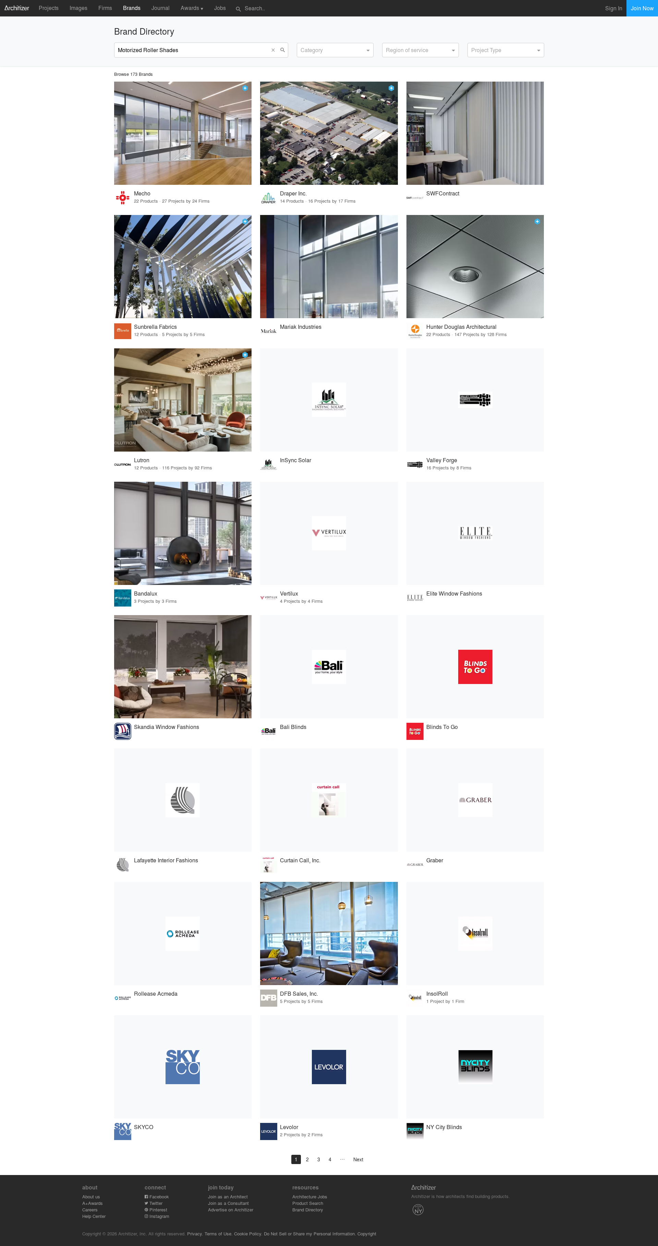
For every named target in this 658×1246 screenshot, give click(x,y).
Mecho (142, 193)
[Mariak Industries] (329, 266)
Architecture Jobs (309, 1196)
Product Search (307, 1203)
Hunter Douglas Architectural (461, 327)
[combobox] (335, 50)
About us (91, 1196)
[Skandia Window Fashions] (183, 666)
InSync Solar (295, 460)
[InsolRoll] (475, 933)
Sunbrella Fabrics (155, 327)
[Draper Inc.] (329, 133)
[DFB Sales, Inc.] (329, 933)
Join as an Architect (228, 1196)
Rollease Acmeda (156, 993)
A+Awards (92, 1203)
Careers (90, 1209)
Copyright (366, 1233)
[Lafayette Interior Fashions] (183, 800)
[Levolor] (329, 1066)
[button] (274, 50)
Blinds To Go (442, 727)
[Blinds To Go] (475, 666)
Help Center (94, 1216)
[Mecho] (183, 133)
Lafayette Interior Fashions (166, 860)
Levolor (289, 1127)
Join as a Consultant (228, 1203)
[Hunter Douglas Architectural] (475, 266)
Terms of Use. (219, 1233)
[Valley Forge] (475, 400)
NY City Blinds (444, 1127)
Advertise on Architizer (230, 1209)
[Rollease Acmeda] (183, 933)
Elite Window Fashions (454, 593)
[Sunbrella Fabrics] (183, 266)
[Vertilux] (329, 533)
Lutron (141, 460)
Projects (49, 8)
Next (358, 1159)
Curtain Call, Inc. (300, 860)
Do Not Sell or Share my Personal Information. (310, 1233)
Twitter (155, 1203)
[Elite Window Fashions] (475, 533)
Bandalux (145, 593)
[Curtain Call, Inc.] (329, 800)
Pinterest (157, 1209)
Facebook (158, 1196)
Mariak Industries (300, 327)
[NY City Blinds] (475, 1066)
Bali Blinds (293, 727)
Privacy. (195, 1233)
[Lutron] (183, 400)
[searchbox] (303, 49)
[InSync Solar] (329, 400)
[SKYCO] (183, 1066)
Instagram (158, 1216)
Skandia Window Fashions (166, 727)
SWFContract (442, 193)
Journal (160, 8)
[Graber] (475, 800)
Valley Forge (441, 460)
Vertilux (289, 593)
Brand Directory (307, 1209)
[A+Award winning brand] (245, 88)
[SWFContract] (475, 133)
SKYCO (143, 1127)
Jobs (220, 8)
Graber (434, 860)
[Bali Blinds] (329, 666)
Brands (132, 8)
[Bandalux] (183, 533)
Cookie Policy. (248, 1233)
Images (78, 8)
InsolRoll (437, 993)
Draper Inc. (293, 193)
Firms (105, 8)
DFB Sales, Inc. (299, 993)
